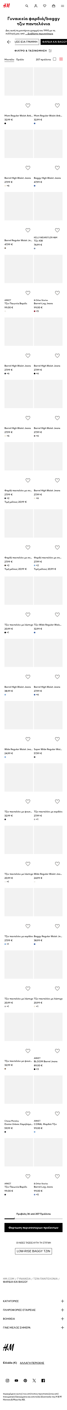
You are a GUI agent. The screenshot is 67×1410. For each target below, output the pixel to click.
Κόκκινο (34, 311)
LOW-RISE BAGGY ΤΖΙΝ (33, 1251)
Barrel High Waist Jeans (17, 178)
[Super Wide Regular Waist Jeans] (48, 722)
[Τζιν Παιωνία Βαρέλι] (18, 276)
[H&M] (6, 6)
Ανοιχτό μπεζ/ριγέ (34, 1006)
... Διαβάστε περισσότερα (39, 33)
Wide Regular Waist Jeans (18, 749)
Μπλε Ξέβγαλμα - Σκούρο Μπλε (5, 1132)
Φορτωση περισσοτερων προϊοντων (33, 1227)
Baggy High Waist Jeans (47, 178)
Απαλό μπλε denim (5, 757)
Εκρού (5, 311)
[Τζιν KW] (48, 213)
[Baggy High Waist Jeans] (48, 151)
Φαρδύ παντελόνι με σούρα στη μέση (24, 490)
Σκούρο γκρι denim (5, 632)
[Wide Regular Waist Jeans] (18, 722)
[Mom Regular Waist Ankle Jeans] (18, 88)
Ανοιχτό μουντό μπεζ (5, 186)
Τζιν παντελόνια (45, 1279)
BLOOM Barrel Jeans (46, 1061)
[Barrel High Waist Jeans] (18, 151)
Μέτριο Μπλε (34, 1194)
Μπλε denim (34, 123)
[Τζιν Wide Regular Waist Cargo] (48, 597)
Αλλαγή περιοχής (32, 1363)
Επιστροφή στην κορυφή (63, 705)
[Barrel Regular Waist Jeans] (18, 213)
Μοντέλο (9, 59)
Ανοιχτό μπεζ (5, 436)
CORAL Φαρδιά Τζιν (45, 1124)
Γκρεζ (34, 498)
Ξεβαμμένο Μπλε (34, 1132)
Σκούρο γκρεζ (5, 1069)
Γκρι (34, 819)
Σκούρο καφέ (5, 565)
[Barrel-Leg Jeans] (48, 276)
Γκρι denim (34, 436)
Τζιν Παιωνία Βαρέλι (15, 303)
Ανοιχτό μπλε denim (34, 248)
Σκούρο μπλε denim (5, 373)
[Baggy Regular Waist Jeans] (48, 909)
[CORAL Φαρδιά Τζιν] (48, 1096)
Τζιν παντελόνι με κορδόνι (48, 811)
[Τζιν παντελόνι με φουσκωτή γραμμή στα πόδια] (18, 784)
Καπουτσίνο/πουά (5, 248)
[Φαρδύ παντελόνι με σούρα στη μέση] (18, 463)
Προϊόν (20, 59)
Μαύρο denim (5, 123)
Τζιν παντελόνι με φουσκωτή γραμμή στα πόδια (30, 811)
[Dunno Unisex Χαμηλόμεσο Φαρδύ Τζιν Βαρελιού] (18, 1096)
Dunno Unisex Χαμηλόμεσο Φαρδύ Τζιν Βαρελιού (31, 1124)
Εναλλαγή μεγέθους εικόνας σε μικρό (61, 59)
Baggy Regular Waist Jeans (49, 936)
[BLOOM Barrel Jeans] (48, 1034)
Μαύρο (34, 373)
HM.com (8, 1279)
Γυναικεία (24, 1279)
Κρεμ (5, 881)
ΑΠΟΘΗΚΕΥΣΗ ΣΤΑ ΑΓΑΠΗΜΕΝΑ (28, 106)
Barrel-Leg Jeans (43, 303)
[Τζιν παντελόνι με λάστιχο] (18, 597)
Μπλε (5, 1194)
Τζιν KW (38, 240)
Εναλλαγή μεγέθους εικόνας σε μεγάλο (54, 59)
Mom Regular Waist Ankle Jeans (22, 115)
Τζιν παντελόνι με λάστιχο (18, 624)
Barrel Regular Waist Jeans (19, 240)
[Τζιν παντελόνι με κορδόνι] (48, 784)
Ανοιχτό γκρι (5, 1006)
